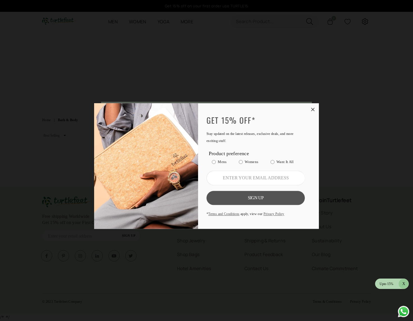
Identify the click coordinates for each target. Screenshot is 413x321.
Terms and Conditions (223, 214)
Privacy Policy (274, 214)
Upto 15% (392, 284)
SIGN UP (256, 198)
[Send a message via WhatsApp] (403, 311)
